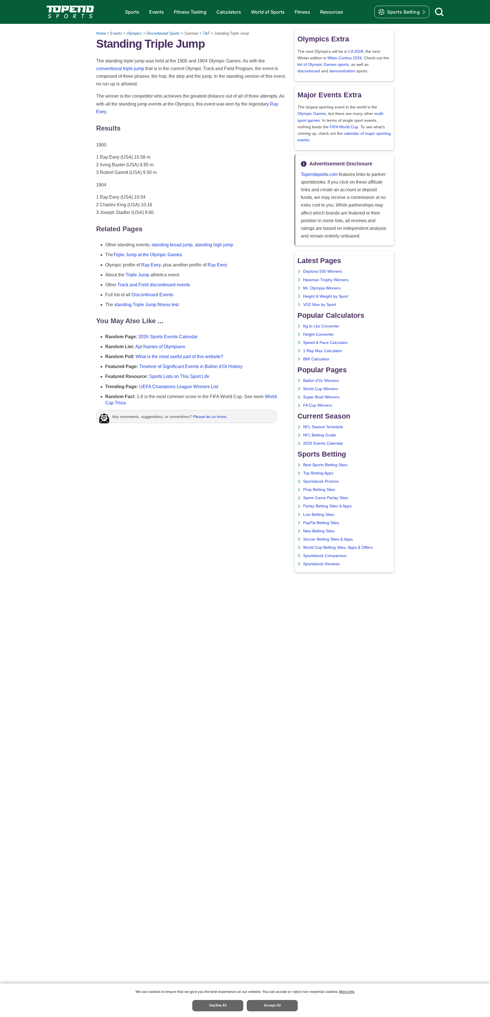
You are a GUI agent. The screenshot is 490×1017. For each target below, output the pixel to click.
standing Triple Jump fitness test (146, 304)
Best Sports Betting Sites (325, 465)
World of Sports (268, 12)
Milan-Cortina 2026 (345, 58)
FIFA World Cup (344, 127)
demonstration (342, 71)
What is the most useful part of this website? (179, 356)
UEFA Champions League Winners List (178, 386)
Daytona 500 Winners (322, 271)
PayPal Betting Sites (321, 523)
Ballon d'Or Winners (321, 381)
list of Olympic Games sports (323, 64)
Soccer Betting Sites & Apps (328, 539)
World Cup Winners (320, 389)
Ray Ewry (151, 264)
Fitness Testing (190, 12)
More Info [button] (346, 991)
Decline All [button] (218, 1005)
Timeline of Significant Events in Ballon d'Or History (190, 366)
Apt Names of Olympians (160, 346)
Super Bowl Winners (321, 397)
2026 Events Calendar (323, 443)
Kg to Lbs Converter (321, 326)
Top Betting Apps (318, 473)
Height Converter (318, 334)
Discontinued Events (152, 294)
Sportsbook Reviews (321, 564)
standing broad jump (172, 244)
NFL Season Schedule (323, 427)
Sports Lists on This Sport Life (179, 376)
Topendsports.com (319, 174)
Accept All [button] (272, 1005)
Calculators (228, 12)
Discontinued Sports (163, 33)
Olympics (134, 33)
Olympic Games (311, 114)
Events (156, 12)
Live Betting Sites (318, 514)
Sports (132, 12)
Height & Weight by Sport (325, 296)
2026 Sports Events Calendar (168, 336)
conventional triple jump (120, 68)
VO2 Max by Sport (319, 304)
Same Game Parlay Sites (325, 498)
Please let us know (209, 416)
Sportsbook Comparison (325, 556)
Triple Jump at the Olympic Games (147, 254)
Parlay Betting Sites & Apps (327, 506)
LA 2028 (356, 51)
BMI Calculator (316, 359)
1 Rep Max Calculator (322, 351)
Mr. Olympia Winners (322, 288)
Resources (331, 12)
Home (101, 33)
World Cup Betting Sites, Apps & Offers (338, 547)
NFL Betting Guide (319, 435)
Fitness (302, 12)
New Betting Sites (319, 531)
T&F (206, 33)
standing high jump (214, 244)
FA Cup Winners (317, 405)
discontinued (308, 71)
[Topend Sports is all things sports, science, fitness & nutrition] (70, 12)
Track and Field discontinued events (153, 284)
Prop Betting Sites (319, 490)
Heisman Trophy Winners (326, 280)
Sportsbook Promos (321, 481)
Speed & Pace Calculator (325, 343)
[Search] (439, 12)
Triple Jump (137, 274)
